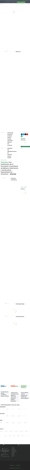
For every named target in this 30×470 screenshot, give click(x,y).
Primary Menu (28, 4)
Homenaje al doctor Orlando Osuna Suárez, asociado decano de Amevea (10, 139)
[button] (9, 301)
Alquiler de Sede (13, 2)
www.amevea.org (7, 2)
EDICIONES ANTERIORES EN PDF (21, 2)
